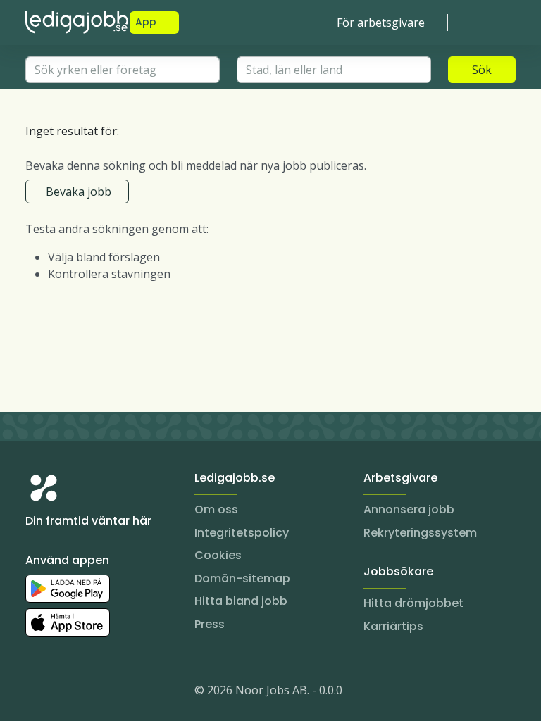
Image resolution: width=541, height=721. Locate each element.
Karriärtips (393, 626)
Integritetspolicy (241, 533)
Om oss (216, 509)
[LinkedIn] (65, 693)
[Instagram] (36, 693)
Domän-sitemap (242, 578)
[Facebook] (93, 693)
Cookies (218, 555)
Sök (482, 69)
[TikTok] (121, 693)
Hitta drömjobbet (413, 603)
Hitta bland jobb (240, 601)
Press (209, 624)
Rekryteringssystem (420, 533)
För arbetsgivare (381, 22)
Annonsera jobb (408, 509)
